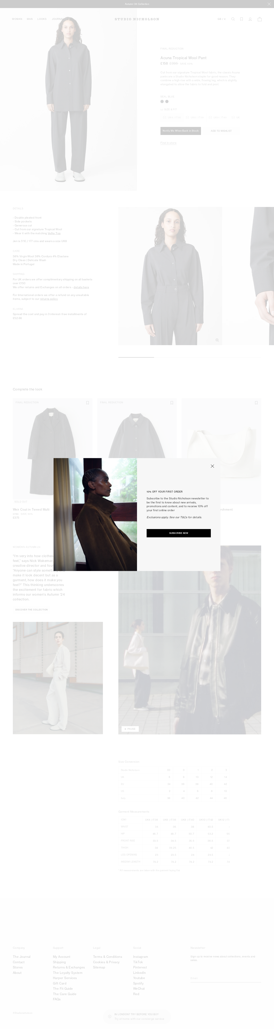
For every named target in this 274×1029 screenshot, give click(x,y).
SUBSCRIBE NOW (178, 533)
